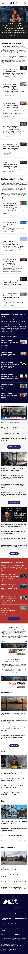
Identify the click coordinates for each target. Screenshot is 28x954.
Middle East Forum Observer (14, 23)
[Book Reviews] (23, 386)
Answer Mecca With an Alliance (9, 225)
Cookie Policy (18, 929)
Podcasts (5, 278)
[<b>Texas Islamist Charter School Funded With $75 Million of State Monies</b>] (23, 144)
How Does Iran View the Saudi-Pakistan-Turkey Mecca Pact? (11, 297)
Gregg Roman (13, 231)
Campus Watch (14, 659)
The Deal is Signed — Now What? (10, 433)
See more (14, 745)
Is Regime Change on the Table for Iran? (12, 428)
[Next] (5, 19)
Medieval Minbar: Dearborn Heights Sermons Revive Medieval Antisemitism (13, 868)
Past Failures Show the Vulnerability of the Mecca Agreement (8, 610)
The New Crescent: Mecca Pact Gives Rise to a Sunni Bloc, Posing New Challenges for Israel (13, 207)
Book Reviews (5, 387)
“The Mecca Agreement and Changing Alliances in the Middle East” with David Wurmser (12, 282)
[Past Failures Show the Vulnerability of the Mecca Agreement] (23, 608)
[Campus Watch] (14, 681)
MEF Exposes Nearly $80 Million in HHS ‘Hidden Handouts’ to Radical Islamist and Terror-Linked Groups (12, 477)
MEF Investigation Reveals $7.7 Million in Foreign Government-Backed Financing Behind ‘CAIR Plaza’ (13, 494)
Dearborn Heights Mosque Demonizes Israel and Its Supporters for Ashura (12, 166)
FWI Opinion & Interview (9, 103)
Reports (5, 67)
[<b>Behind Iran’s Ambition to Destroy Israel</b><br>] (23, 354)
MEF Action (4, 934)
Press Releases (14, 502)
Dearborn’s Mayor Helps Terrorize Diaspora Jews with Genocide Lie (11, 87)
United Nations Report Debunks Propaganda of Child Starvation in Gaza (13, 772)
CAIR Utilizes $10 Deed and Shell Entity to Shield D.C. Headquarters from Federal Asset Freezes (13, 485)
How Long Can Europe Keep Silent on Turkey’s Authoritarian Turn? (14, 829)
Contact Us (17, 934)
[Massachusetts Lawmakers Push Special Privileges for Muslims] (23, 103)
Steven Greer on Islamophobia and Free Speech (13, 882)
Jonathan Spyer (13, 215)
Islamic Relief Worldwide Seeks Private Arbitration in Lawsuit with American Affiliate (13, 888)
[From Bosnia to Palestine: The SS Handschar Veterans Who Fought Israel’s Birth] (23, 364)
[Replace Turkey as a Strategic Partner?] (23, 395)
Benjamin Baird (12, 76)
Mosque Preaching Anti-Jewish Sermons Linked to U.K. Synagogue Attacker (14, 721)
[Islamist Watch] (14, 648)
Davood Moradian (17, 35)
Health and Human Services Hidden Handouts (10, 70)
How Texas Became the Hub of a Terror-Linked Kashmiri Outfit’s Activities (11, 127)
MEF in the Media (14, 447)
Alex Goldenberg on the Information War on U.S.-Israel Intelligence (13, 532)
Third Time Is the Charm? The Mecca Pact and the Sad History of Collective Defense (11, 263)
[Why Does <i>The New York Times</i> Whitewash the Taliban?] (14, 14)
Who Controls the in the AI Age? (11, 835)
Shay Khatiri (12, 305)
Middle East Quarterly (7, 340)
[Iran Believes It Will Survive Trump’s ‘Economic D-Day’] (23, 598)
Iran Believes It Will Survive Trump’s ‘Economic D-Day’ (8, 599)
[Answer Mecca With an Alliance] (23, 222)
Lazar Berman (13, 251)
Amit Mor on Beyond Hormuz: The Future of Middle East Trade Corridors (13, 539)
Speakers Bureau (19, 913)
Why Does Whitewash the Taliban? (14, 27)
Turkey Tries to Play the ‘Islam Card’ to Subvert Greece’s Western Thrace (14, 822)
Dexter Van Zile (13, 95)
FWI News (5, 162)
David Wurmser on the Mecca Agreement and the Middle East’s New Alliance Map (13, 525)
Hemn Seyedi (11, 614)
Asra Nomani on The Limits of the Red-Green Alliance (13, 875)
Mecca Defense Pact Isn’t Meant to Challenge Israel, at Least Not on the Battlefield (10, 242)
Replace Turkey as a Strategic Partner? (9, 396)
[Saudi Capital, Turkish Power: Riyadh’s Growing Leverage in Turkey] (23, 586)
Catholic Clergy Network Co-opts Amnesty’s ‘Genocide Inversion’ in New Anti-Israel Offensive (13, 728)
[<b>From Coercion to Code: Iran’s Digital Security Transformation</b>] (23, 376)
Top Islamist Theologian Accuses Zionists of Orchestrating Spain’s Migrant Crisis (13, 714)
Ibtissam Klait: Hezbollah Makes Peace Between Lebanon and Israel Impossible (14, 546)
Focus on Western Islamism (5, 929)
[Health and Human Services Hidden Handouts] (23, 68)
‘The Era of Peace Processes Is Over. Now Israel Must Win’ (13, 439)
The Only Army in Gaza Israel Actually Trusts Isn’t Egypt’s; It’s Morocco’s (13, 786)
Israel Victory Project (6, 923)
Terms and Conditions (20, 918)
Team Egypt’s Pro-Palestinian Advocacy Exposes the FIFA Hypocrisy (11, 793)
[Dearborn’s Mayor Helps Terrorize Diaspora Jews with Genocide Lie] (23, 84)
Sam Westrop (11, 136)
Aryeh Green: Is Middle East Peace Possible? (13, 841)
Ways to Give (18, 923)
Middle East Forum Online (9, 84)
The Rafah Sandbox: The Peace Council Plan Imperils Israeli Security (13, 779)
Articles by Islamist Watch (10, 124)
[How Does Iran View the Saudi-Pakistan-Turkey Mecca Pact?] (23, 294)
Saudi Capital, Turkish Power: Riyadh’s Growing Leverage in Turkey (9, 588)
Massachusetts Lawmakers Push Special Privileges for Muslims (11, 107)
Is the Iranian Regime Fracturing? (10, 422)
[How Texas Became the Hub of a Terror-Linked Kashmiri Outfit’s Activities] (23, 124)
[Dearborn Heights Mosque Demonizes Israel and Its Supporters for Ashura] (23, 162)
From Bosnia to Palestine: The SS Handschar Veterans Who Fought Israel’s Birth (10, 366)
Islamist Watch (14, 627)
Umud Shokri (11, 591)
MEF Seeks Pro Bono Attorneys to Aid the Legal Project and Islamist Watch (12, 469)
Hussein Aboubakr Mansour (16, 271)
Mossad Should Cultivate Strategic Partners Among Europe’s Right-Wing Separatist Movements (13, 737)
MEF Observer (14, 619)
